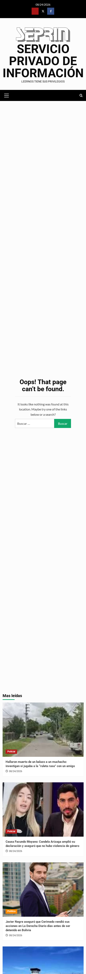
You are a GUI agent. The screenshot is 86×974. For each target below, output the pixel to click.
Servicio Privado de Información (43, 61)
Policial (11, 751)
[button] (7, 95)
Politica (11, 911)
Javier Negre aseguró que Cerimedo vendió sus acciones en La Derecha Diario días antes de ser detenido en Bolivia (38, 926)
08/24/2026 (15, 771)
